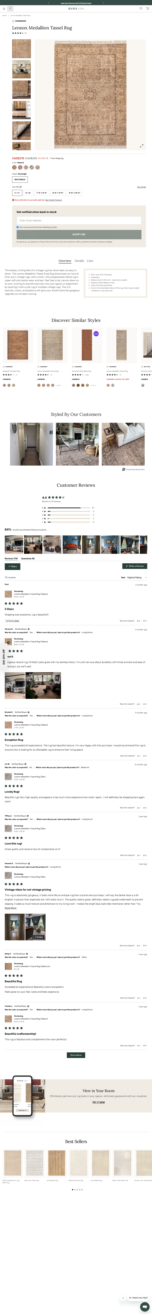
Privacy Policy (45, 242)
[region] (76, 544)
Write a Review (137, 567)
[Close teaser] (8, 642)
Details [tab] (79, 261)
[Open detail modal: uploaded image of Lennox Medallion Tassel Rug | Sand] (77, 444)
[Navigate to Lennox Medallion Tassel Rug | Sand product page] (52, 345)
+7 (93, 385)
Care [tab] (90, 261)
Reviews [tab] (11, 559)
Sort (123, 577)
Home (5, 15)
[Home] (76, 8)
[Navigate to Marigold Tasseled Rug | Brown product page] (18, 345)
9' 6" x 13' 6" (74, 193)
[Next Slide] (144, 544)
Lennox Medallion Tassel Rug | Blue (29, 778)
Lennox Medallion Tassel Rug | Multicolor (32, 967)
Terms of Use (57, 242)
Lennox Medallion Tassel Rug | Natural (31, 595)
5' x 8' (28, 193)
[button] (19, 33)
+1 (58, 385)
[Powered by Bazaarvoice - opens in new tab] (133, 470)
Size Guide (141, 187)
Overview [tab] (65, 261)
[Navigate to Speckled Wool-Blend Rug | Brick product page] (87, 345)
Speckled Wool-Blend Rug (81, 371)
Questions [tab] (28, 559)
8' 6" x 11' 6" (58, 193)
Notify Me (79, 234)
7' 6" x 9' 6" (42, 193)
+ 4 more (39, 937)
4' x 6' (17, 193)
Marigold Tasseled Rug (11, 371)
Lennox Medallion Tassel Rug (20, 15)
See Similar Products (53, 200)
